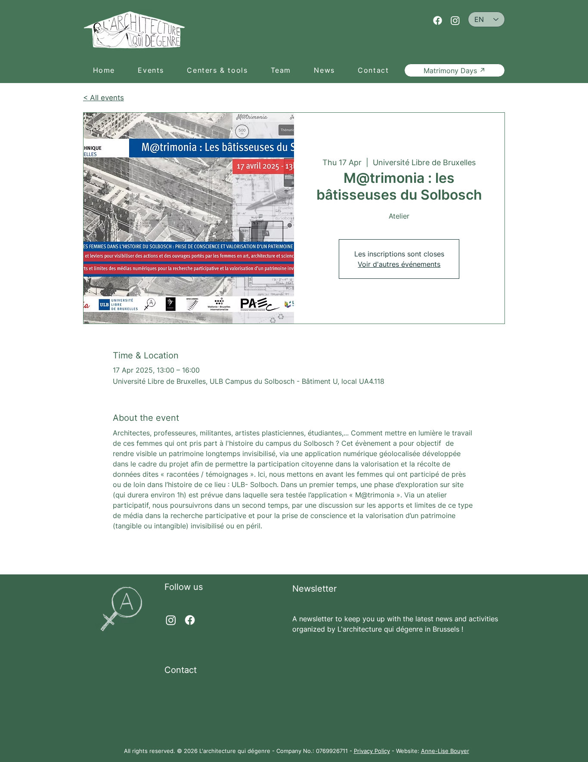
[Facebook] (437, 20)
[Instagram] (455, 20)
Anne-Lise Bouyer (445, 750)
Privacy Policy (372, 750)
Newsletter (314, 588)
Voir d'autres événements (399, 264)
